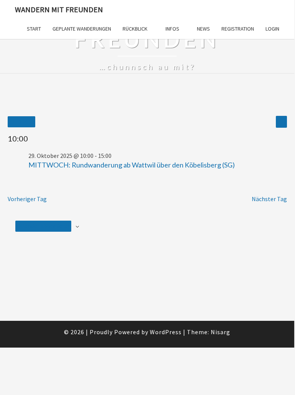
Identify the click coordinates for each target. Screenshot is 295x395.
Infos (172, 28)
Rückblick (135, 28)
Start (34, 28)
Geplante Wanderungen (81, 28)
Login (272, 28)
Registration (237, 28)
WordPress (166, 332)
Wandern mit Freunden (59, 9)
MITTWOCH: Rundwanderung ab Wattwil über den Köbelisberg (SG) (131, 165)
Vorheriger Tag (27, 199)
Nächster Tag (269, 199)
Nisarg (220, 332)
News (203, 28)
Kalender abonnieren (43, 226)
